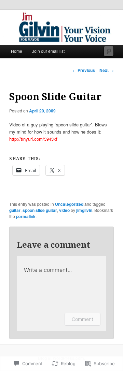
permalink (26, 216)
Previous (83, 70)
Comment (82, 319)
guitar (14, 210)
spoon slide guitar (40, 210)
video (64, 210)
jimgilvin (84, 210)
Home (16, 51)
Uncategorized (69, 204)
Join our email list (48, 51)
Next (106, 70)
